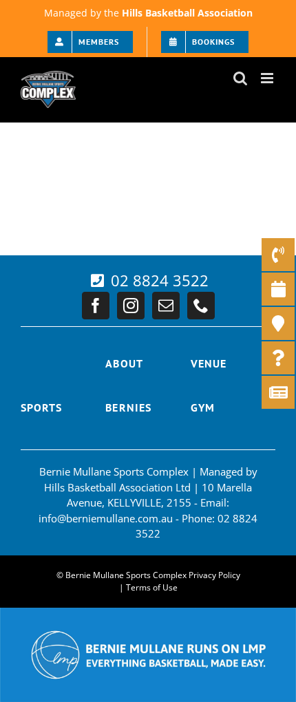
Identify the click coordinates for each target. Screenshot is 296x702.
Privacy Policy (214, 575)
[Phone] (201, 305)
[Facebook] (95, 305)
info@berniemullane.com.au (106, 518)
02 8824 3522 (158, 280)
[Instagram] (131, 305)
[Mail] (166, 305)
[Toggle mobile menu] (268, 78)
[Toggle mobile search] (240, 78)
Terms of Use (152, 587)
